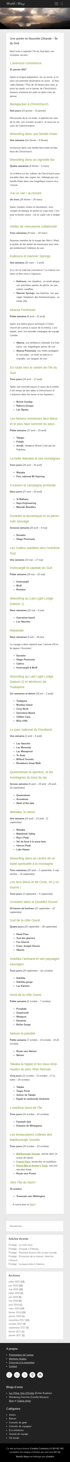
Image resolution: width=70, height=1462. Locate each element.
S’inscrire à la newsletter (21, 1362)
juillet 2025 (14, 1281)
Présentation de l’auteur (21, 1355)
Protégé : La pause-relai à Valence (26, 1264)
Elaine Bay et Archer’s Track (32, 1165)
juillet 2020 (14, 1293)
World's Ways (22, 1456)
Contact (13, 1366)
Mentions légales (18, 1358)
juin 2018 (13, 1297)
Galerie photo (24, 1401)
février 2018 (15, 1312)
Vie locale (14, 1438)
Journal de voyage (18, 1434)
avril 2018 (14, 1304)
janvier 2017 (15, 1335)
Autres (12, 1414)
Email (40, 1375)
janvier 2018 (15, 1316)
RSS (25, 1375)
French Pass (23, 1161)
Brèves (12, 1418)
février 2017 (15, 1331)
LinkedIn (17, 1375)
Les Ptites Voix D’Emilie (21, 1393)
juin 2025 (13, 1285)
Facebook (9, 1375)
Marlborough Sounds (28, 1153)
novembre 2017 (17, 1320)
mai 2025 (13, 1289)
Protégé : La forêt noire (20, 1245)
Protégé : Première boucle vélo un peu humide (33, 1252)
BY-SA (57, 1452)
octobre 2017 (15, 1324)
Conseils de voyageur (20, 1426)
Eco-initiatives (16, 1430)
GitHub (32, 1375)
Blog (11, 1401)
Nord (32, 1204)
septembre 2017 (17, 1327)
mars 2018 (14, 1308)
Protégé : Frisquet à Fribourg (23, 1249)
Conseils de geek (18, 1422)
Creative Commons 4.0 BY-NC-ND (47, 1448)
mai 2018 (13, 1300)
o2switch (50, 1456)
